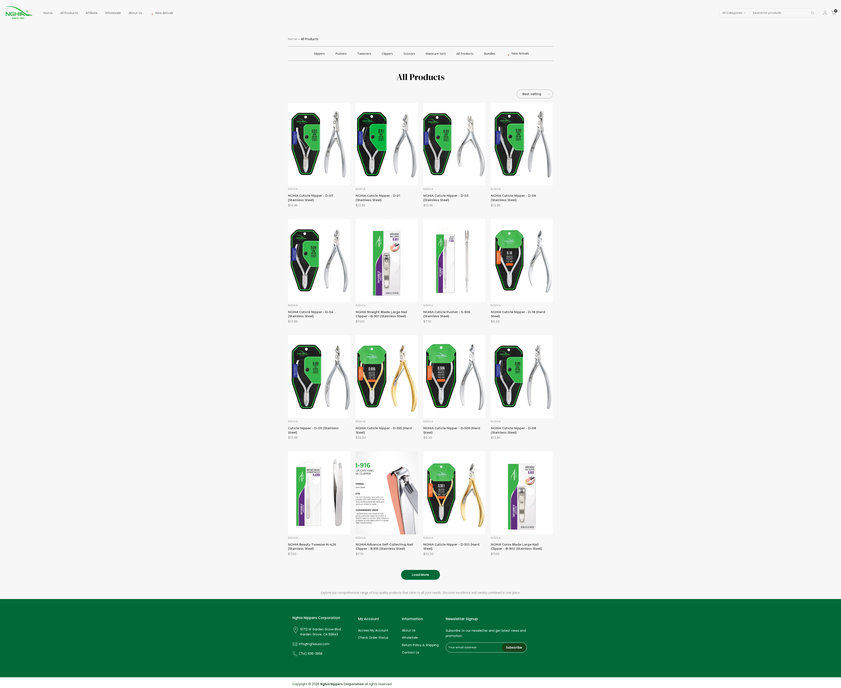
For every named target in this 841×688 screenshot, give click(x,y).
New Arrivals (164, 13)
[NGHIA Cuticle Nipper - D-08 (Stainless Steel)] (522, 376)
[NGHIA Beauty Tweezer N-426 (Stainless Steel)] (319, 492)
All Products (69, 13)
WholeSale (410, 637)
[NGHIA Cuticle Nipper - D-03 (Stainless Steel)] (454, 144)
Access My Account (373, 630)
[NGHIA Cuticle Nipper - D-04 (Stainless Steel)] (319, 260)
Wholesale (113, 13)
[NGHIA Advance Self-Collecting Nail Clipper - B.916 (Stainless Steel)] (387, 492)
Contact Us (410, 652)
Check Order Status (373, 637)
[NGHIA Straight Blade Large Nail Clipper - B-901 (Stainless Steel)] (387, 260)
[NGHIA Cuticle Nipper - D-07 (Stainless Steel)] (319, 144)
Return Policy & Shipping (420, 645)
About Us (135, 13)
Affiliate (91, 13)
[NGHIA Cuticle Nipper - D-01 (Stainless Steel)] (387, 144)
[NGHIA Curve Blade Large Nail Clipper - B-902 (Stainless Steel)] (522, 492)
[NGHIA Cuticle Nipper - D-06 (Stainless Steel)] (522, 144)
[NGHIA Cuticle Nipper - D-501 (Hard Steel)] (454, 492)
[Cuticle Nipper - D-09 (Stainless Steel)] (319, 376)
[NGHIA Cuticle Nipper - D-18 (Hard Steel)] (522, 260)
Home (48, 13)
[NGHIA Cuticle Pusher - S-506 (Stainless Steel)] (454, 260)
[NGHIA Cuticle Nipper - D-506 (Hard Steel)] (454, 376)
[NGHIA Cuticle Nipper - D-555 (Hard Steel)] (387, 376)
